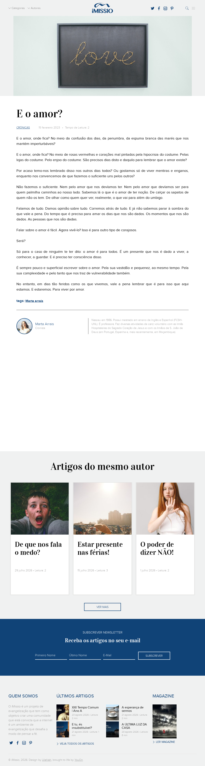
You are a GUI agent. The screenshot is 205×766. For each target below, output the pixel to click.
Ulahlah (46, 760)
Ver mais (102, 607)
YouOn (78, 760)
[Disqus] (102, 392)
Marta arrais (34, 301)
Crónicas (23, 127)
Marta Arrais (44, 324)
